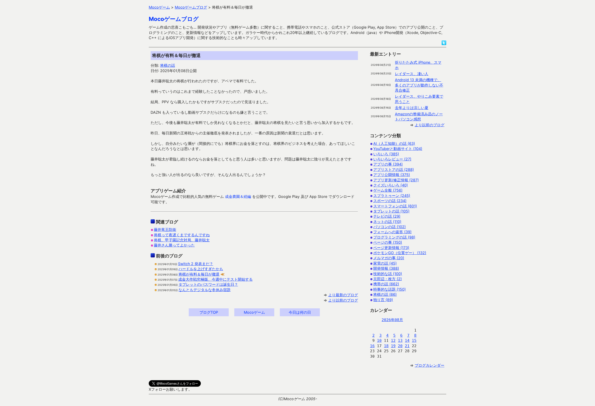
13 (400, 340)
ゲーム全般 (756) (388, 190)
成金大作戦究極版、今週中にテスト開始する (215, 279)
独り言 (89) (383, 299)
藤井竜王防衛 (165, 229)
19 (393, 346)
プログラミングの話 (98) (394, 237)
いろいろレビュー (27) (392, 159)
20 (400, 346)
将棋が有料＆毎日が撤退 (198, 274)
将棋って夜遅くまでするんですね (182, 235)
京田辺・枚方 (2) (387, 278)
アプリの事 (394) (388, 164)
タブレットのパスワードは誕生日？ (208, 284)
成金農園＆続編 (238, 196)
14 (407, 340)
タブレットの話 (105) (391, 211)
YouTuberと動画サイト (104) (397, 148)
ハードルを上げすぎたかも (200, 268)
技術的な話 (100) (387, 273)
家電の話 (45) (385, 263)
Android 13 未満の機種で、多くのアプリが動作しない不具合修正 (419, 85)
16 (372, 346)
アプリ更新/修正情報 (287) (396, 180)
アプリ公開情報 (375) (391, 174)
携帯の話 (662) (386, 284)
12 (393, 340)
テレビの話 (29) (386, 216)
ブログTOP (208, 312)
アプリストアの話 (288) (393, 169)
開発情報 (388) (386, 268)
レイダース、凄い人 (411, 73)
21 (407, 346)
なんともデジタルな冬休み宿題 (204, 289)
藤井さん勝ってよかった (174, 245)
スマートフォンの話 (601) (395, 206)
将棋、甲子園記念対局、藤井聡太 (182, 240)
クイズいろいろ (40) (390, 185)
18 (386, 346)
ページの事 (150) (387, 242)
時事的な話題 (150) (389, 289)
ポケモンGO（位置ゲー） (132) (399, 252)
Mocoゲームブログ (174, 19)
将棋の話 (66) (385, 294)
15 (414, 340)
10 (379, 340)
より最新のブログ (343, 295)
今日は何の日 (300, 312)
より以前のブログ (343, 300)
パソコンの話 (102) (389, 226)
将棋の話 (167, 65)
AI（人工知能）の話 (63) (394, 143)
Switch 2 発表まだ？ (195, 263)
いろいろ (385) (386, 154)
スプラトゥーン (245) (391, 195)
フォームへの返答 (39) (392, 232)
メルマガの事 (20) (388, 258)
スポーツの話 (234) (390, 200)
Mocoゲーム (254, 312)
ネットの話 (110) (387, 221)
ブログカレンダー (429, 365)
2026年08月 (392, 320)
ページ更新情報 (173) (391, 247)
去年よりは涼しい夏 (411, 107)
